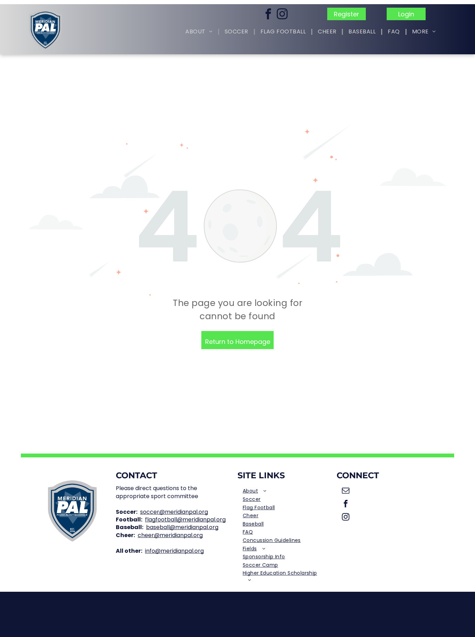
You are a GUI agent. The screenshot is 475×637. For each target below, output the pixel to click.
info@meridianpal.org (174, 551)
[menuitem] (199, 32)
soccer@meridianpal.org (174, 512)
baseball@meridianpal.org (182, 527)
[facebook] (268, 15)
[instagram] (282, 15)
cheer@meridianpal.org (170, 535)
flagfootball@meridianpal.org (185, 520)
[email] (346, 491)
